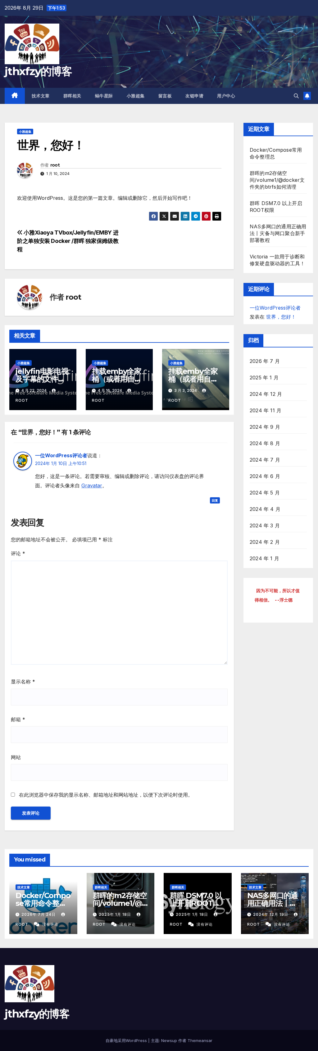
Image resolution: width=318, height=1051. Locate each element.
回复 (215, 500)
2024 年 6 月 (265, 476)
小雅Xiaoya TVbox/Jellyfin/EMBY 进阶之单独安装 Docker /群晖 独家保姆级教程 (67, 241)
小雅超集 (136, 96)
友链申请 (194, 96)
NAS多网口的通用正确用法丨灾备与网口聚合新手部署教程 (278, 233)
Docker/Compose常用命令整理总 (43, 903)
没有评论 (50, 924)
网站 (16, 757)
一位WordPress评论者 (61, 455)
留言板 (165, 96)
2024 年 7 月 (265, 460)
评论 (18, 553)
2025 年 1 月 (264, 377)
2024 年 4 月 (265, 509)
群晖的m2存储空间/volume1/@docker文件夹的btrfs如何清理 (277, 180)
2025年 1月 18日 (115, 914)
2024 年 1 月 (264, 558)
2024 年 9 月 (265, 427)
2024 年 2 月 (265, 542)
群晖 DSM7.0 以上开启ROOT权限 (196, 903)
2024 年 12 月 (266, 394)
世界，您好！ (281, 317)
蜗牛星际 (104, 96)
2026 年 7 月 (265, 361)
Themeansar (200, 1040)
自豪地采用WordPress (127, 1040)
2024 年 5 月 (265, 493)
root (55, 165)
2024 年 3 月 (265, 525)
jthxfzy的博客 (38, 71)
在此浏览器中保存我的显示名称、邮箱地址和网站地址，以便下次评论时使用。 (106, 795)
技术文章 (41, 96)
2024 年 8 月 (265, 443)
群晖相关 (72, 96)
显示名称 (23, 681)
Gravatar (91, 485)
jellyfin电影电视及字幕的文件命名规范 (42, 379)
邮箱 (18, 719)
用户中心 (226, 96)
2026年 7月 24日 (39, 914)
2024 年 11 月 (265, 410)
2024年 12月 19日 (271, 914)
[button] (296, 96)
